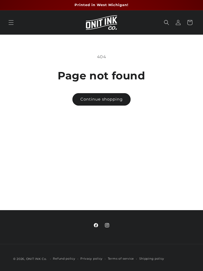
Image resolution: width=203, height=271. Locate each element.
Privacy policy (91, 258)
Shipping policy (151, 258)
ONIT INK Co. (36, 259)
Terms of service (121, 258)
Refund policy (64, 258)
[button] (11, 22)
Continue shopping (101, 99)
